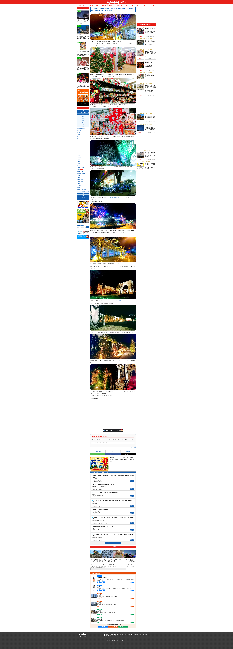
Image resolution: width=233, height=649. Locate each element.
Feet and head (97, 570)
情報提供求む (117, 634)
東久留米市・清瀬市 (81, 173)
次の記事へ (127, 451)
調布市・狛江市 (80, 171)
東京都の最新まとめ (81, 128)
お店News (111, 5)
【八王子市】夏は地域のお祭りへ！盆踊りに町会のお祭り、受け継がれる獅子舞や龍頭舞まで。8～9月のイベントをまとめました (150, 31)
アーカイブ (152, 5)
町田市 (78, 187)
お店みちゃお (119, 5)
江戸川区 (79, 130)
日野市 (78, 183)
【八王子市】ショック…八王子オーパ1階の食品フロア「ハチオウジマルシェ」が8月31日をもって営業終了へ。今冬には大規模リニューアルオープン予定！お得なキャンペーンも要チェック (150, 89)
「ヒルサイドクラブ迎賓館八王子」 (114, 300)
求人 (97, 5)
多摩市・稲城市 (80, 181)
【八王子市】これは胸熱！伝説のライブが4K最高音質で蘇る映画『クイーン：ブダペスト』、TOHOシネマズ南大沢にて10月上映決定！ (83, 85)
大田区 (78, 163)
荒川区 (78, 140)
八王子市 (123, 2)
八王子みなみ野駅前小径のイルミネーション (116, 197)
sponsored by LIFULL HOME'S (128, 573)
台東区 (78, 142)
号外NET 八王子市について (110, 635)
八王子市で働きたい (95, 472)
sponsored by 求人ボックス (105, 472)
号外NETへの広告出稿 (126, 634)
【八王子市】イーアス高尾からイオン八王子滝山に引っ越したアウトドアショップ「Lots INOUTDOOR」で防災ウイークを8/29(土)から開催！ (83, 37)
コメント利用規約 (133, 447)
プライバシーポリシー (143, 634)
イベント (138, 5)
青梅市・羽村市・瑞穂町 (81, 189)
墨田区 (78, 136)
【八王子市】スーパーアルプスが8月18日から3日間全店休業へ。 (150, 75)
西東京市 (79, 165)
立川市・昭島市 (80, 179)
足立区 (78, 138)
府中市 (78, 177)
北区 (78, 144)
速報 (145, 5)
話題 (132, 5)
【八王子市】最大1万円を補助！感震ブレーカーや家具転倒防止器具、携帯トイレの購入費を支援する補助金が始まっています (150, 166)
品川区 (78, 161)
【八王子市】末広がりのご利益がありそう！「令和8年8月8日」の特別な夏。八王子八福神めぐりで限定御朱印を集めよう (150, 54)
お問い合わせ (134, 634)
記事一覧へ (113, 451)
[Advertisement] (146, 15)
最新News (91, 5)
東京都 (101, 13)
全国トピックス (82, 5)
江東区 (78, 132)
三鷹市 (80, 169)
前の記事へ (98, 451)
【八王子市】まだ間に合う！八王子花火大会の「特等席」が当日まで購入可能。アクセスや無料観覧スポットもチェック (150, 65)
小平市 (78, 175)
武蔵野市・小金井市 (81, 167)
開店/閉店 (104, 5)
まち (127, 5)
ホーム (106, 634)
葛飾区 (78, 134)
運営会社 (111, 634)
